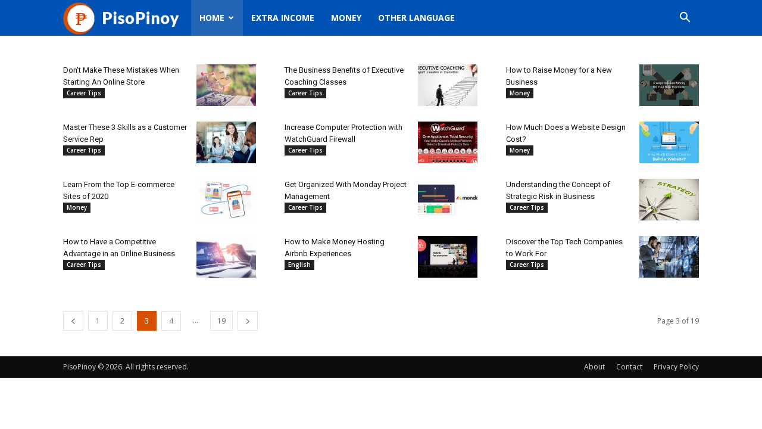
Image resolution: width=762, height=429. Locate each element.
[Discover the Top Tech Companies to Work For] (669, 257)
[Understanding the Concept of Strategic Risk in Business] (669, 199)
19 (221, 321)
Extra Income (282, 17)
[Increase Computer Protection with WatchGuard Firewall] (447, 142)
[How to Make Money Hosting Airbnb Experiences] (447, 257)
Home (211, 17)
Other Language (416, 17)
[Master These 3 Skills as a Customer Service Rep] (226, 142)
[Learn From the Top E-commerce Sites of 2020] (226, 199)
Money (346, 17)
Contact (629, 367)
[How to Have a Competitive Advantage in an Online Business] (226, 257)
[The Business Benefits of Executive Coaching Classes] (447, 85)
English (299, 264)
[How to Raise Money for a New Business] (669, 85)
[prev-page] (73, 321)
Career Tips (84, 93)
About (594, 367)
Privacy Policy (676, 367)
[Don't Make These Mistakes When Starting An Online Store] (226, 85)
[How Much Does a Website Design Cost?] (669, 142)
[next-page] (248, 321)
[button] (684, 18)
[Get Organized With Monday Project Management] (447, 199)
